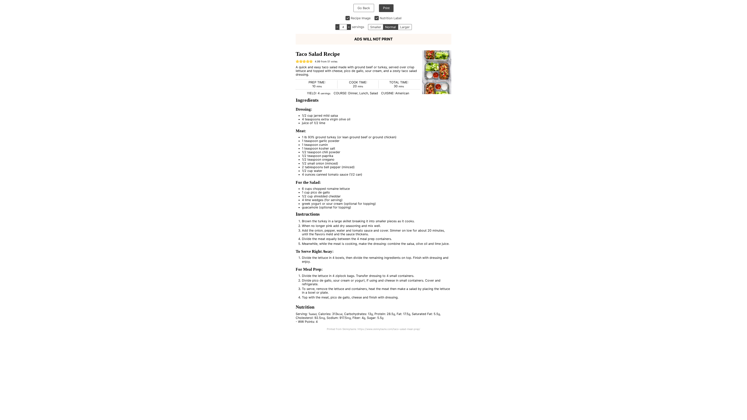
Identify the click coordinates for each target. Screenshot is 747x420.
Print (386, 8)
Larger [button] (405, 27)
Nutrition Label (391, 18)
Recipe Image (361, 18)
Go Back (364, 8)
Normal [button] (390, 27)
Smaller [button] (375, 27)
